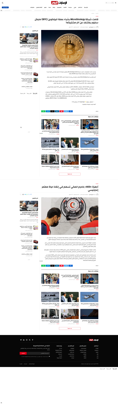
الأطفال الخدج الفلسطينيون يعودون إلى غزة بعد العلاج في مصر (50, 131)
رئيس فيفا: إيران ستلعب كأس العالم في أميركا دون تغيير (70, 150)
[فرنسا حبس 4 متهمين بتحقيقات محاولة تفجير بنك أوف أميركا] (50, 160)
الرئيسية (86, 7)
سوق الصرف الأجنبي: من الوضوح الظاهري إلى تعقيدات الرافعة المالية (26, 60)
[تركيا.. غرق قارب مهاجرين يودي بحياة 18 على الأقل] (50, 143)
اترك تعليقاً (70, 174)
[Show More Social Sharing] (21, 27)
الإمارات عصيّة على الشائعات (26, 86)
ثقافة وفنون (39, 7)
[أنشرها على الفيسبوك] (31, 27)
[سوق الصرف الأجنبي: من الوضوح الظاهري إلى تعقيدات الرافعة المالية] (35, 60)
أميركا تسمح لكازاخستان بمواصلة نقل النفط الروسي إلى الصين (90, 167)
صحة (50, 7)
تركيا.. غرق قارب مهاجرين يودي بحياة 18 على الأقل (50, 150)
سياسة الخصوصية (28, 356)
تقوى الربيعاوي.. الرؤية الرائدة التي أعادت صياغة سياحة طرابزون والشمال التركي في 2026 (70, 122)
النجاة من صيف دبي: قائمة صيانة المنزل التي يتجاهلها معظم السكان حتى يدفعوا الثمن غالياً (89, 132)
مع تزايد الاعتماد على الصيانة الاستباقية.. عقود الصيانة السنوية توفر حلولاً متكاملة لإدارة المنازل (26, 80)
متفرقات (32, 7)
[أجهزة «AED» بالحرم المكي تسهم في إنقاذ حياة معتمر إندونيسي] (69, 216)
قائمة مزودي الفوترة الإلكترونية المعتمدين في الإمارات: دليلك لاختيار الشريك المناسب (29, 46)
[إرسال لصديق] (23, 27)
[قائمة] (115, 2)
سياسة (70, 7)
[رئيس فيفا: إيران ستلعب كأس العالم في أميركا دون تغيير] (70, 143)
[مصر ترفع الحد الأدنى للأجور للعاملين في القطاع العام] (70, 160)
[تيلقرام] (25, 27)
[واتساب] (27, 27)
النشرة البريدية (5, 7)
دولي (75, 7)
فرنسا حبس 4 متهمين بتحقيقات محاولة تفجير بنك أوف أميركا (50, 167)
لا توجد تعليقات (75, 27)
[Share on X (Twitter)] (29, 27)
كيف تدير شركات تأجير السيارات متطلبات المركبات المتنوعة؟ (26, 73)
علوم (45, 7)
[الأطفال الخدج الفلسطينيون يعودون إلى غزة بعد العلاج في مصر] (50, 124)
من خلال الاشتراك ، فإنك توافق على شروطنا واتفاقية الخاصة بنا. (35, 356)
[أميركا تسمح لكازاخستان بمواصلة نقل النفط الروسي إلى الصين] (89, 160)
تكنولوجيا (59, 7)
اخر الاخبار (80, 7)
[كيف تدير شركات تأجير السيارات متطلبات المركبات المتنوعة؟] (35, 74)
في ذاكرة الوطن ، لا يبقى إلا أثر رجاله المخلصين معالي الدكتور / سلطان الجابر (26, 67)
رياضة (54, 7)
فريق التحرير (91, 27)
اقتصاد (64, 7)
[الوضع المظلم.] (3, 3)
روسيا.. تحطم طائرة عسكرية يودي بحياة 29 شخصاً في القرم (89, 150)
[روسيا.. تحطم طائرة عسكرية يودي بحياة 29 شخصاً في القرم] (89, 143)
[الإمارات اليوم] (59, 3)
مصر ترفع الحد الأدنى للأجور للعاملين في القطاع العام (70, 167)
